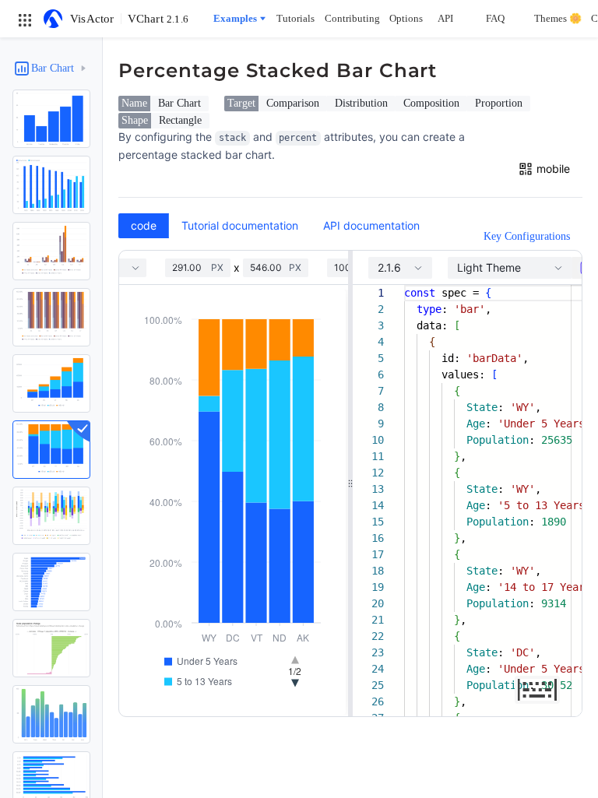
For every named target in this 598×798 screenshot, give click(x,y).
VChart (158, 18)
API (445, 18)
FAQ (495, 18)
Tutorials (295, 18)
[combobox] (400, 268)
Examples (235, 18)
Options (406, 18)
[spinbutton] (191, 267)
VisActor (92, 18)
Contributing (352, 18)
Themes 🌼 (558, 18)
